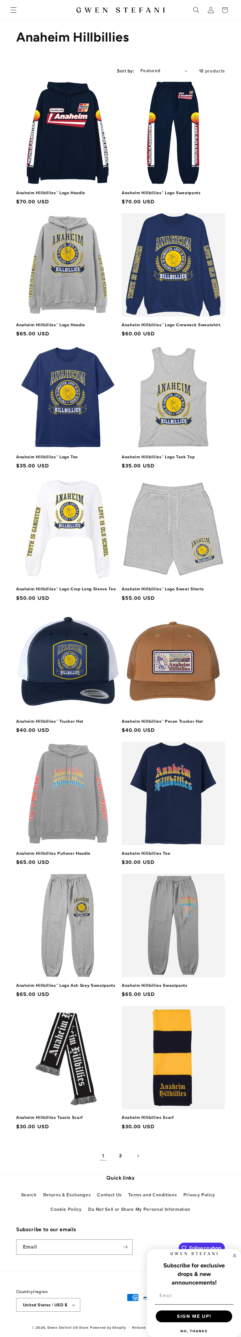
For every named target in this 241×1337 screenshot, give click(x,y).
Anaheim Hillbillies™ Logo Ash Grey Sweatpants (66, 985)
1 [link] (103, 1155)
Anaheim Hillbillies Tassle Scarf (49, 1117)
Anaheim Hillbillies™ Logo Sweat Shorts (163, 589)
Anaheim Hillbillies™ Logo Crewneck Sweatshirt (171, 325)
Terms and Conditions (152, 1194)
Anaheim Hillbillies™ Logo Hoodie (50, 193)
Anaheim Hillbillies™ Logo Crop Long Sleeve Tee (66, 589)
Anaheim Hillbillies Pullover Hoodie (53, 853)
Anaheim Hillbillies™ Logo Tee (47, 457)
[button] (13, 10)
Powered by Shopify (108, 1327)
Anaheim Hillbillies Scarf (148, 1117)
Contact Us (109, 1194)
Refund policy (144, 1327)
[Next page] (138, 1156)
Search (29, 1194)
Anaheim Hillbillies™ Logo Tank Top (158, 457)
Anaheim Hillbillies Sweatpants (155, 985)
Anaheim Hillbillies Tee (146, 853)
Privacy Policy (199, 1194)
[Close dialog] (234, 1255)
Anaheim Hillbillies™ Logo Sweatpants (161, 193)
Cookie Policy (66, 1209)
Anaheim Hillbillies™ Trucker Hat (49, 721)
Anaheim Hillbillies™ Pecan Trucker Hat (162, 721)
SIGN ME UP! (194, 1316)
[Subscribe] (125, 1247)
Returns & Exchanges (67, 1194)
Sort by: (125, 70)
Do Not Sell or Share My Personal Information (139, 1209)
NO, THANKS (193, 1330)
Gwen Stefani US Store (68, 1327)
